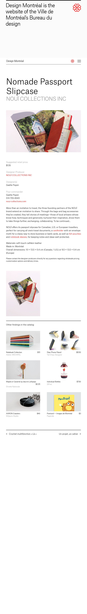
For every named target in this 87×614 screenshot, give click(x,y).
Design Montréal (15, 61)
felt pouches (75, 234)
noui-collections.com (16, 201)
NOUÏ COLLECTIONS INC (19, 175)
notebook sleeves (18, 237)
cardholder (58, 231)
